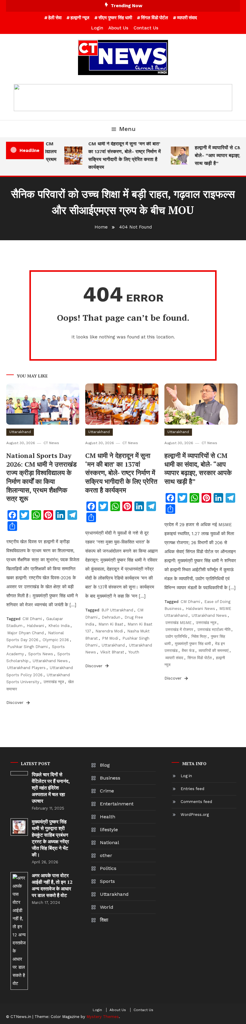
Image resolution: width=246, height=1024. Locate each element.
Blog (105, 765)
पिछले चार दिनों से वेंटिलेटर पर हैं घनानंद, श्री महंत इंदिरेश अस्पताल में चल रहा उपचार (51, 787)
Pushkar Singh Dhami (27, 646)
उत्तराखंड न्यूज (54, 682)
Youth (133, 652)
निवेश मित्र (199, 636)
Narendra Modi (109, 631)
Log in (186, 776)
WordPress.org (195, 814)
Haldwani (35, 625)
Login (97, 28)
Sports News (40, 654)
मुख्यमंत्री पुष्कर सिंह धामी (193, 643)
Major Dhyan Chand (25, 633)
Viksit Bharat (112, 652)
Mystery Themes (102, 1016)
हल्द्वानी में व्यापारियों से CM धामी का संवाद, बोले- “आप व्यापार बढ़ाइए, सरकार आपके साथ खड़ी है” (198, 468)
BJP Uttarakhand (117, 610)
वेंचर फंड (188, 650)
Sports (107, 881)
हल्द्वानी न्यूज (79, 17)
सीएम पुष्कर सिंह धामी (115, 17)
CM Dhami (32, 619)
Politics (108, 868)
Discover (15, 702)
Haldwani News (200, 608)
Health (107, 817)
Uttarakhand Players (26, 667)
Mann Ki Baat (110, 624)
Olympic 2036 (56, 640)
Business (110, 778)
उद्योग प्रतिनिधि (176, 636)
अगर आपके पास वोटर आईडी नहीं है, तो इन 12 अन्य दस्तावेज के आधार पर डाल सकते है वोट (52, 885)
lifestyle (109, 829)
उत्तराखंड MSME (178, 622)
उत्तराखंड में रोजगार (179, 629)
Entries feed (192, 788)
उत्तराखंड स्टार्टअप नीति (213, 629)
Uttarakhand (20, 432)
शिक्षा (104, 920)
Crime (107, 791)
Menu (127, 128)
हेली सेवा (55, 17)
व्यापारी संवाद (187, 17)
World (106, 907)
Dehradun (111, 617)
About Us (118, 28)
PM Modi (110, 638)
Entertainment (117, 804)
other (106, 855)
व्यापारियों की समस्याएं (214, 650)
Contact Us (146, 28)
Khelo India (59, 625)
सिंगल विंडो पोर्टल (154, 17)
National (109, 842)
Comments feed (196, 801)
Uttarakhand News (50, 661)
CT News (51, 443)
